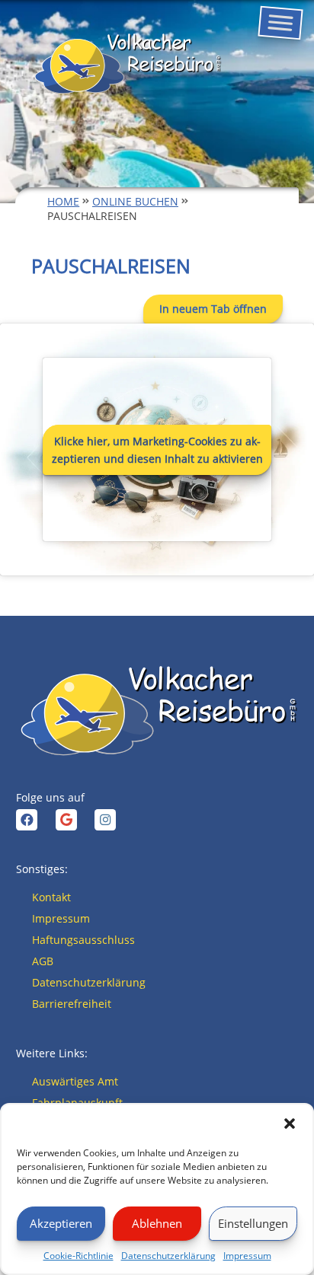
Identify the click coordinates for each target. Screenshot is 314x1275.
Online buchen (135, 201)
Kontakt (51, 897)
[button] (289, 1123)
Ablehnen (157, 1223)
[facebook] (26, 819)
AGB (42, 961)
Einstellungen (253, 1223)
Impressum (247, 1255)
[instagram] (105, 819)
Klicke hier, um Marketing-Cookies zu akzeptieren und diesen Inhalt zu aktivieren (157, 450)
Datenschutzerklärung (168, 1255)
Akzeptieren (61, 1223)
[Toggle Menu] (280, 22)
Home (63, 201)
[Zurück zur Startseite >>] (126, 64)
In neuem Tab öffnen (213, 308)
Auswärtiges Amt (75, 1081)
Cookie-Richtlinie (78, 1255)
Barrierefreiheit (71, 1003)
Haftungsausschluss (83, 939)
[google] (66, 819)
